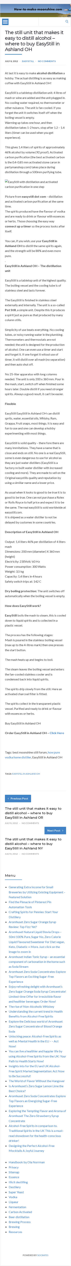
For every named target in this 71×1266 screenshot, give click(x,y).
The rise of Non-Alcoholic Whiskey (31, 1006)
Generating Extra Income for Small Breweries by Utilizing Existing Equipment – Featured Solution (37, 892)
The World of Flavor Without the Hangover (37, 1081)
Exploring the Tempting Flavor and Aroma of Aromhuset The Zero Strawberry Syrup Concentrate (37, 1116)
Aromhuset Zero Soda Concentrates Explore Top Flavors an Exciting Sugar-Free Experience (37, 976)
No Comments (47, 61)
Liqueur (13, 1202)
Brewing (14, 1227)
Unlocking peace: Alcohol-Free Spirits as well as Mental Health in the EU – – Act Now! (35, 1041)
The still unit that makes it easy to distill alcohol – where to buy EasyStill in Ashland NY (33, 843)
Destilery (15, 1187)
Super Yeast (16, 1192)
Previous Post (19, 798)
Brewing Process (20, 1222)
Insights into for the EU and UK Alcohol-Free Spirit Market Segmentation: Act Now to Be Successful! (36, 1071)
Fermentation (17, 1207)
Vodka (13, 1197)
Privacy (14, 1167)
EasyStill (28, 61)
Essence (14, 1177)
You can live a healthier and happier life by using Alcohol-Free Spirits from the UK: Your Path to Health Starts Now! (37, 1056)
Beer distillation (19, 1217)
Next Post (53, 830)
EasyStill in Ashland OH (26, 773)
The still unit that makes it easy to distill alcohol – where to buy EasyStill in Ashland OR (33, 813)
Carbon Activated (20, 1212)
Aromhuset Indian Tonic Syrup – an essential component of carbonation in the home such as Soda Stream (37, 961)
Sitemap (14, 1172)
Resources (15, 1232)
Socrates (42, 1255)
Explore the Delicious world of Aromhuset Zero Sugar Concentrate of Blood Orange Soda (36, 1026)
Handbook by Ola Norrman (27, 1162)
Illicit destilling (18, 1182)
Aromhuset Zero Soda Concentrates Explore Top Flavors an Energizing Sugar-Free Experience (37, 1101)
